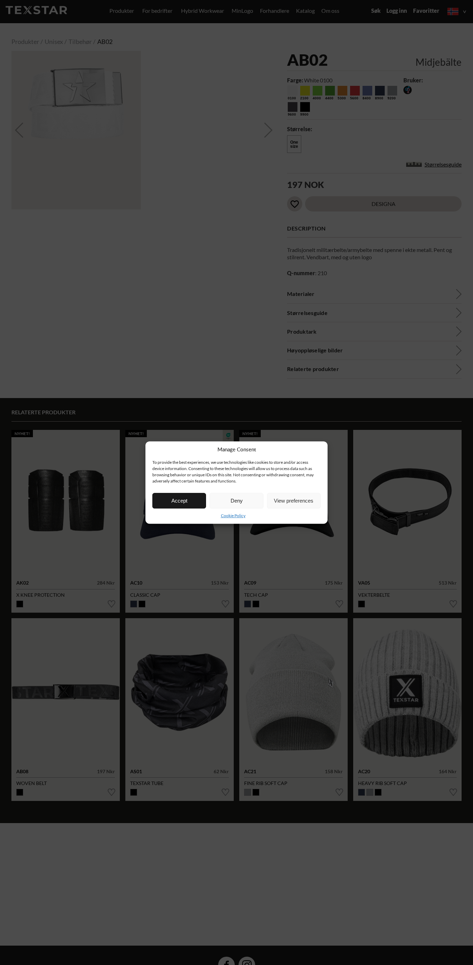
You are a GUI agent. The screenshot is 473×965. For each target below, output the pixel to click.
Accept (179, 501)
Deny (237, 501)
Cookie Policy (233, 515)
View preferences (293, 501)
